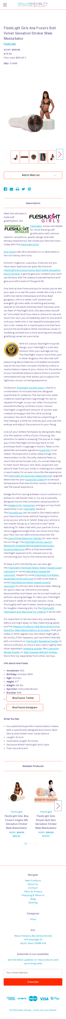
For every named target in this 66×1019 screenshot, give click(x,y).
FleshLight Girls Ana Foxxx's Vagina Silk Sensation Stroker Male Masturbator (17, 822)
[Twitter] (23, 189)
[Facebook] (5, 189)
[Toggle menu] (5, 5)
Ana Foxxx (9, 251)
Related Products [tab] (33, 766)
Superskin (45, 450)
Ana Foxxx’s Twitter (23, 698)
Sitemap (33, 902)
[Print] (17, 189)
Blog (33, 898)
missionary (29, 505)
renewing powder (32, 648)
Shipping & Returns (33, 895)
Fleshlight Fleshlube (20, 567)
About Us (33, 884)
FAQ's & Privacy (33, 891)
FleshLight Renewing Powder (42, 641)
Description (33, 203)
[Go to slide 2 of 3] (31, 843)
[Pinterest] (29, 189)
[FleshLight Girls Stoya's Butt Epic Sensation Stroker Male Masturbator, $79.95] (46, 791)
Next (59, 154)
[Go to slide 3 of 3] (36, 843)
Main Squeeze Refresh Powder (40, 652)
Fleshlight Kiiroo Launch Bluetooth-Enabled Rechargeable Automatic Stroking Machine (29, 546)
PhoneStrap (15, 512)
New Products (33, 880)
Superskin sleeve (35, 479)
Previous (6, 154)
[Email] (11, 189)
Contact (33, 887)
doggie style (15, 505)
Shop (33, 919)
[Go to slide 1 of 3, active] (25, 843)
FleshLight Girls (30, 244)
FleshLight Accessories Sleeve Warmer (30, 475)
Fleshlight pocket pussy (31, 387)
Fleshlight (36, 226)
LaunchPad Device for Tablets (25, 538)
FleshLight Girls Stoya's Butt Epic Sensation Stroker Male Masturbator (46, 822)
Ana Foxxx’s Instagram (24, 707)
